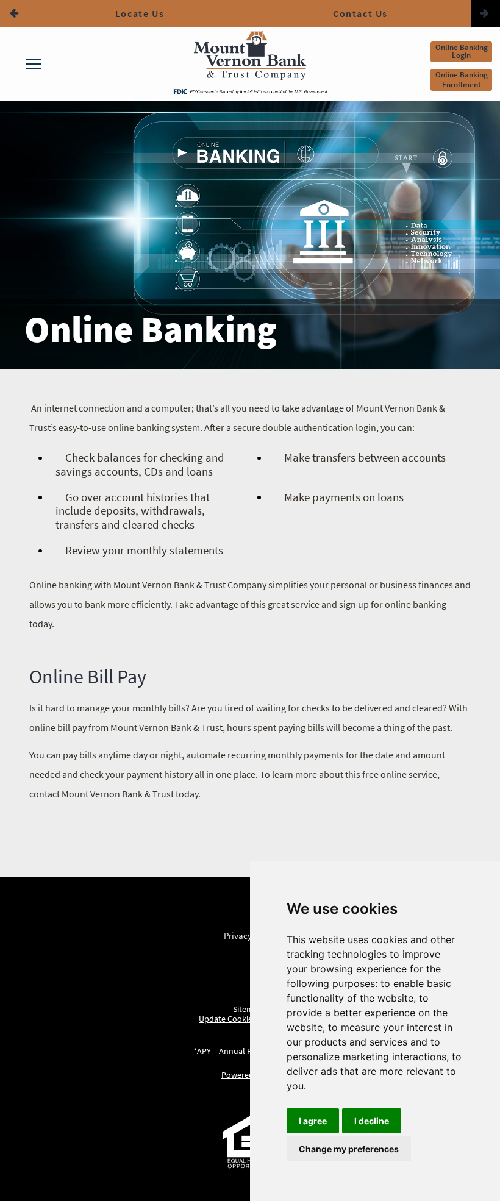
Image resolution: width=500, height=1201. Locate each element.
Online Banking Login (461, 51)
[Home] (250, 58)
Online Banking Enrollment (461, 79)
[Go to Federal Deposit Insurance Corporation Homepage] (250, 90)
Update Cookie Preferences (248, 1018)
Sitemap (248, 1008)
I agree (313, 1121)
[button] (14, 13)
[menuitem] (33, 64)
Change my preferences (349, 1149)
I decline (371, 1121)
